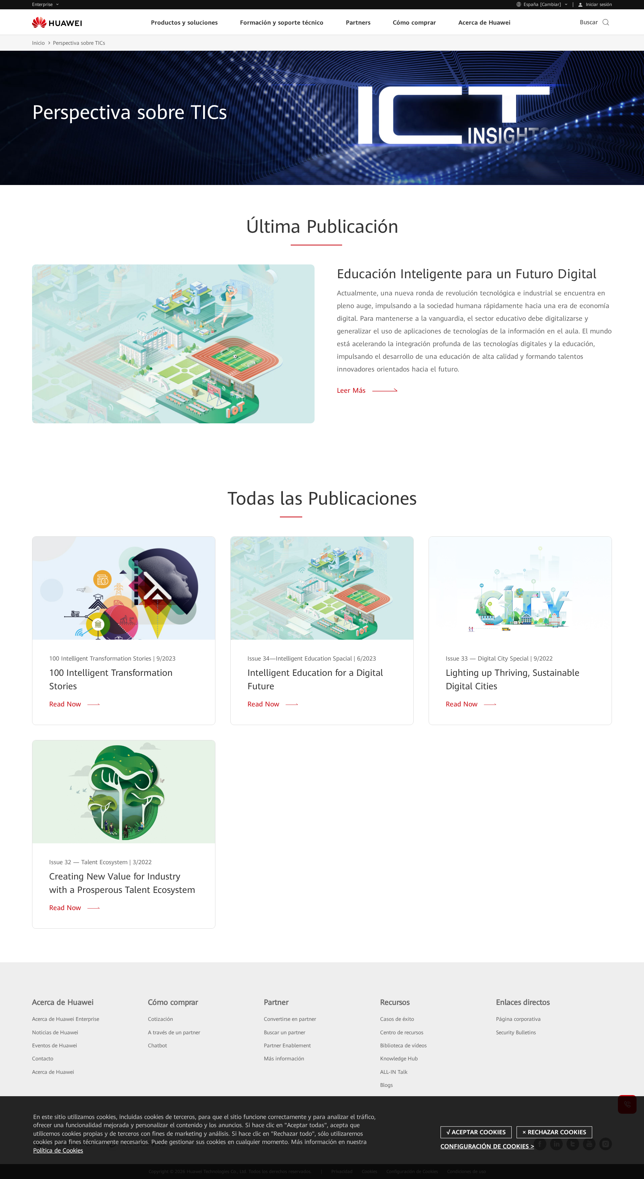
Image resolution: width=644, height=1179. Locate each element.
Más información (284, 1059)
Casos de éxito (397, 1019)
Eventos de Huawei (54, 1045)
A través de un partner (174, 1032)
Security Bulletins (516, 1032)
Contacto (42, 1059)
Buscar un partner (284, 1032)
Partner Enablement (287, 1045)
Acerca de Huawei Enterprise (65, 1019)
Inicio (38, 43)
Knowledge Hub (399, 1059)
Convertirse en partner (290, 1019)
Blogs (386, 1085)
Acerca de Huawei (53, 1072)
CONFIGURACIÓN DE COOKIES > (487, 1146)
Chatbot (157, 1045)
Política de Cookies (58, 1150)
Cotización (160, 1019)
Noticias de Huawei (55, 1032)
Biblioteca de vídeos (403, 1045)
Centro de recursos (401, 1032)
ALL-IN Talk (393, 1072)
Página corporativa (518, 1019)
